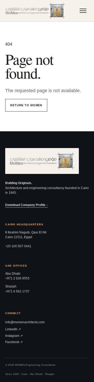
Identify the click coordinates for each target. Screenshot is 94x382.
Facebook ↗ (14, 342)
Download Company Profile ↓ (26, 205)
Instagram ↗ (14, 336)
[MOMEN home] (35, 10)
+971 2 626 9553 (17, 278)
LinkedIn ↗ (13, 329)
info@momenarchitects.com (25, 322)
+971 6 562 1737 (17, 291)
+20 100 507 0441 (18, 246)
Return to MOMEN (26, 105)
